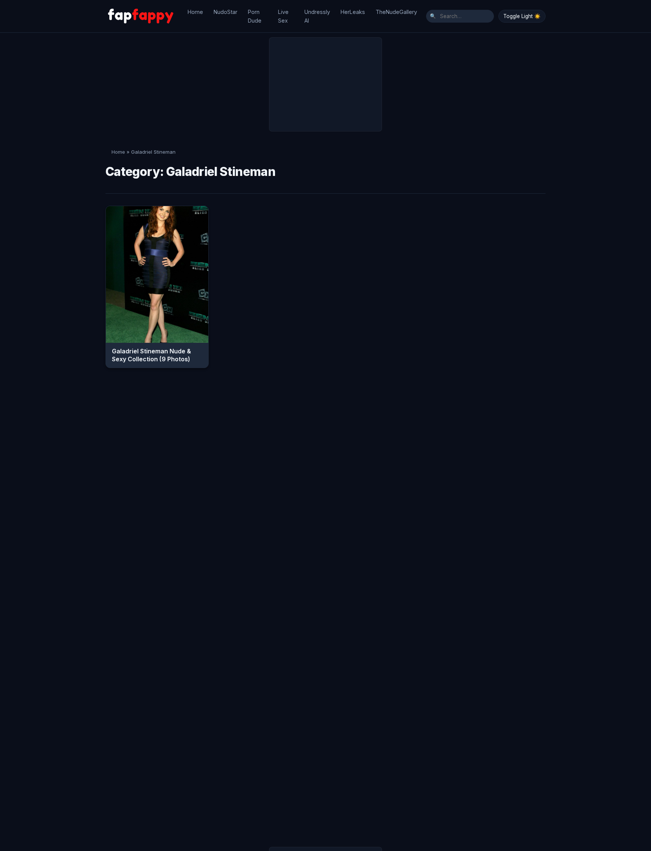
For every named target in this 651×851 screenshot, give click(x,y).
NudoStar (225, 12)
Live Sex (283, 16)
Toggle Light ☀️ (522, 16)
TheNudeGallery (396, 12)
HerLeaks (353, 12)
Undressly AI (317, 16)
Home (195, 12)
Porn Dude (254, 16)
